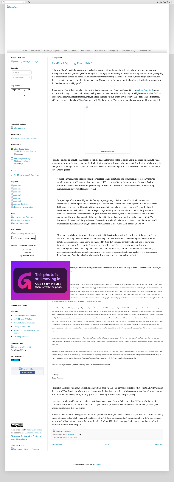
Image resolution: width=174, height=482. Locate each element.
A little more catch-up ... (23, 160)
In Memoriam (100, 51)
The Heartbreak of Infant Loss (26, 175)
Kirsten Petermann (34, 429)
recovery (73, 437)
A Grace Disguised (144, 89)
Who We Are (35, 51)
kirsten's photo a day (22, 158)
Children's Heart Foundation (25, 315)
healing (66, 437)
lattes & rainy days (21, 148)
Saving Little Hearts (22, 326)
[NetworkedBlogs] (27, 369)
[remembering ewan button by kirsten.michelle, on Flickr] (23, 233)
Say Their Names (145, 51)
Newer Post (57, 444)
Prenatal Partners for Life (24, 322)
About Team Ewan (70, 51)
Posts (16, 72)
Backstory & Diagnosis (52, 51)
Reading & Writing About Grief (72, 63)
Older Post (158, 444)
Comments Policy (128, 51)
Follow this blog (27, 372)
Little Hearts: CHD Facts (23, 319)
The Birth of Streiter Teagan (25, 151)
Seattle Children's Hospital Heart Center (27, 331)
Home (24, 51)
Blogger (97, 464)
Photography (113, 51)
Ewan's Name (86, 51)
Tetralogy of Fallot (21, 336)
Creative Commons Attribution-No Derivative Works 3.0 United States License (26, 435)
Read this (27, 249)
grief (60, 437)
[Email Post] (79, 434)
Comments (19, 77)
